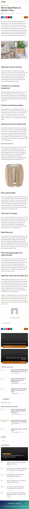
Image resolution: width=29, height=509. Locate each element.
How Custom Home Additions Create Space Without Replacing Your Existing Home (17, 469)
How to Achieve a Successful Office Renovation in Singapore (19, 421)
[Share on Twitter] (4, 17)
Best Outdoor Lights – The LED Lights (19, 429)
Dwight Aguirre (16, 414)
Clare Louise (15, 432)
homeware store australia (10, 300)
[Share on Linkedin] (11, 17)
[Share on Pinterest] (9, 17)
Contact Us (11, 503)
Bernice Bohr (15, 383)
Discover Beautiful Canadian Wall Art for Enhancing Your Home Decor (18, 411)
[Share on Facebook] (2, 17)
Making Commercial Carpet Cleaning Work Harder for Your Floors (16, 463)
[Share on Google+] (7, 17)
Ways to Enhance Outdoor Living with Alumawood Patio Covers (19, 370)
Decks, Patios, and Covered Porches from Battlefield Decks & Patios (12, 456)
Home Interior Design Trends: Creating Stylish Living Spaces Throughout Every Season (16, 494)
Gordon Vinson (15, 423)
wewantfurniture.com (12, 506)
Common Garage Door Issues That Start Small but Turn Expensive (16, 481)
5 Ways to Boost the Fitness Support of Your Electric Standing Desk (18, 380)
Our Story (18, 503)
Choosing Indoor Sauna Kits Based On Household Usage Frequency (16, 475)
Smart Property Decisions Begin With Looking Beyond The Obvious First (15, 487)
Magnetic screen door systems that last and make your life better (19, 390)
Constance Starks (9, 13)
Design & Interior (5, 5)
